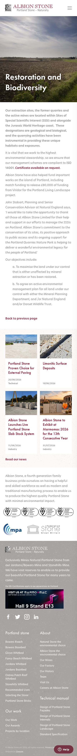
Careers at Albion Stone (54, 687)
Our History (47, 671)
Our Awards (12, 725)
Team (43, 676)
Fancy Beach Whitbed (18, 658)
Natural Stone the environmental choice (53, 643)
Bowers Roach (14, 641)
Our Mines (46, 660)
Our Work (11, 720)
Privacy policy (51, 747)
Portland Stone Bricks (18, 700)
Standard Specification (54, 734)
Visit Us (44, 682)
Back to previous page (21, 318)
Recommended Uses (17, 689)
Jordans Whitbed (15, 664)
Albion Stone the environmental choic (52, 652)
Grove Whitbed (14, 653)
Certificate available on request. (38, 168)
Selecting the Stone (16, 695)
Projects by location (17, 731)
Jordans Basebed (15, 669)
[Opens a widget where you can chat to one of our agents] (63, 749)
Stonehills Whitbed (16, 684)
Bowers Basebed (15, 647)
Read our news (16, 459)
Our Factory (47, 665)
